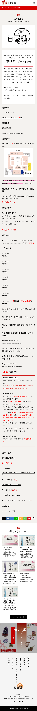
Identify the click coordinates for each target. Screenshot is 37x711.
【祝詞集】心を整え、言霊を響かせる (20, 663)
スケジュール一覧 (18, 617)
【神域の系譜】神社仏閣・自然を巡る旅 (24, 659)
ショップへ (13, 635)
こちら (14, 480)
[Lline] (16, 518)
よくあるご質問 (13, 661)
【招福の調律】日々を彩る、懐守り (28, 661)
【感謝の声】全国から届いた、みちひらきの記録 (17, 668)
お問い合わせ (9, 660)
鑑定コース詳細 (10, 230)
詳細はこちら (9, 202)
